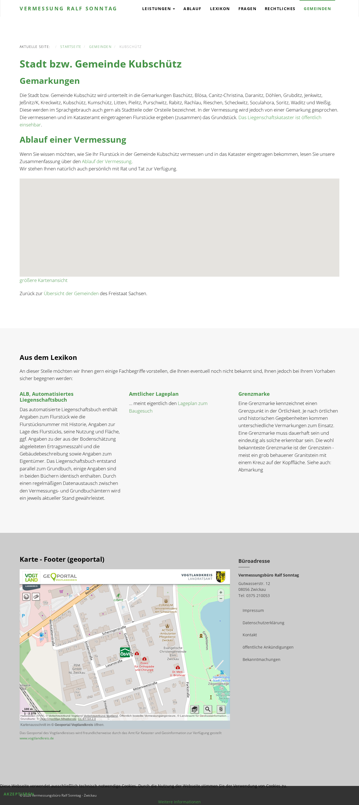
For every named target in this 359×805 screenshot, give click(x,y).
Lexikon (220, 8)
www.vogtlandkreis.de (37, 738)
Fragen (247, 8)
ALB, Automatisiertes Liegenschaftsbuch (46, 396)
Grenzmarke (254, 393)
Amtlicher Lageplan (154, 393)
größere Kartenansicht (44, 280)
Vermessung (69, 8)
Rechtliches (280, 8)
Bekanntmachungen (261, 659)
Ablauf (192, 8)
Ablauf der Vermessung (107, 161)
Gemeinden (317, 8)
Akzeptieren (19, 794)
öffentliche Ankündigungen (268, 647)
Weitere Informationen (179, 801)
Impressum (253, 610)
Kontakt (250, 634)
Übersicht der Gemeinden (71, 293)
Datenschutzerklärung (263, 622)
